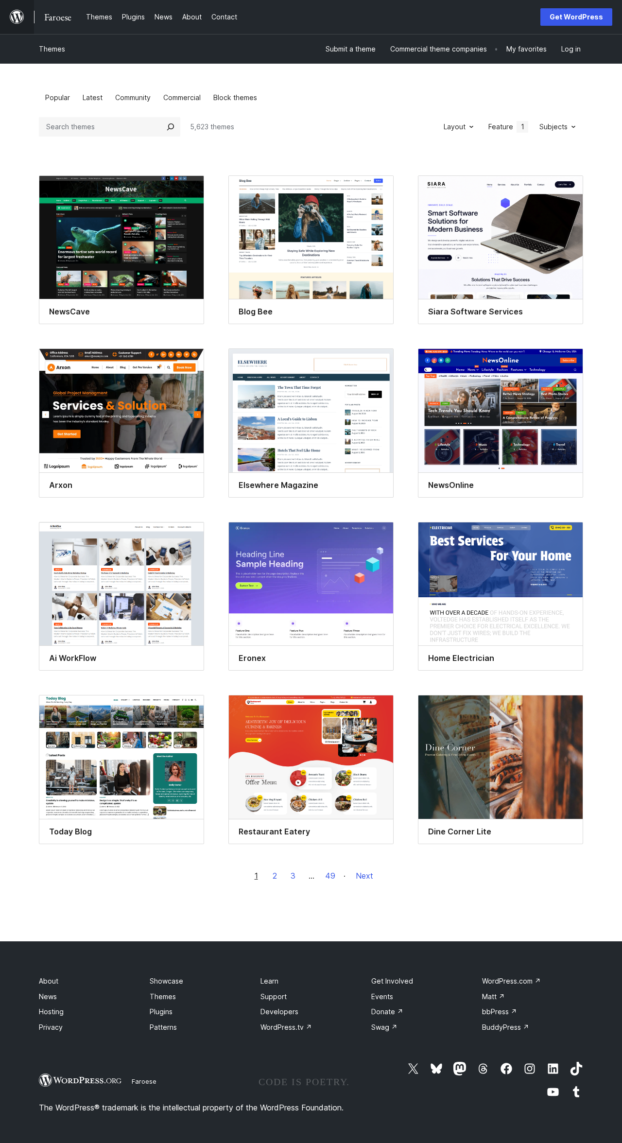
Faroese (144, 1081)
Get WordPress (576, 17)
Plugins (161, 1011)
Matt (493, 996)
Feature (506, 126)
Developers (279, 1011)
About (48, 981)
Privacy (51, 1027)
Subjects (553, 126)
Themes (52, 49)
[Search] (170, 127)
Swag (384, 1027)
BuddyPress (505, 1027)
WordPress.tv (286, 1027)
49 (330, 876)
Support (273, 996)
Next (364, 876)
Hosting (51, 1011)
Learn (269, 981)
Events (382, 996)
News (48, 996)
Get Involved (392, 981)
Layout (455, 126)
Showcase (166, 981)
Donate (387, 1011)
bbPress (499, 1011)
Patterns (163, 1027)
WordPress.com (511, 981)
